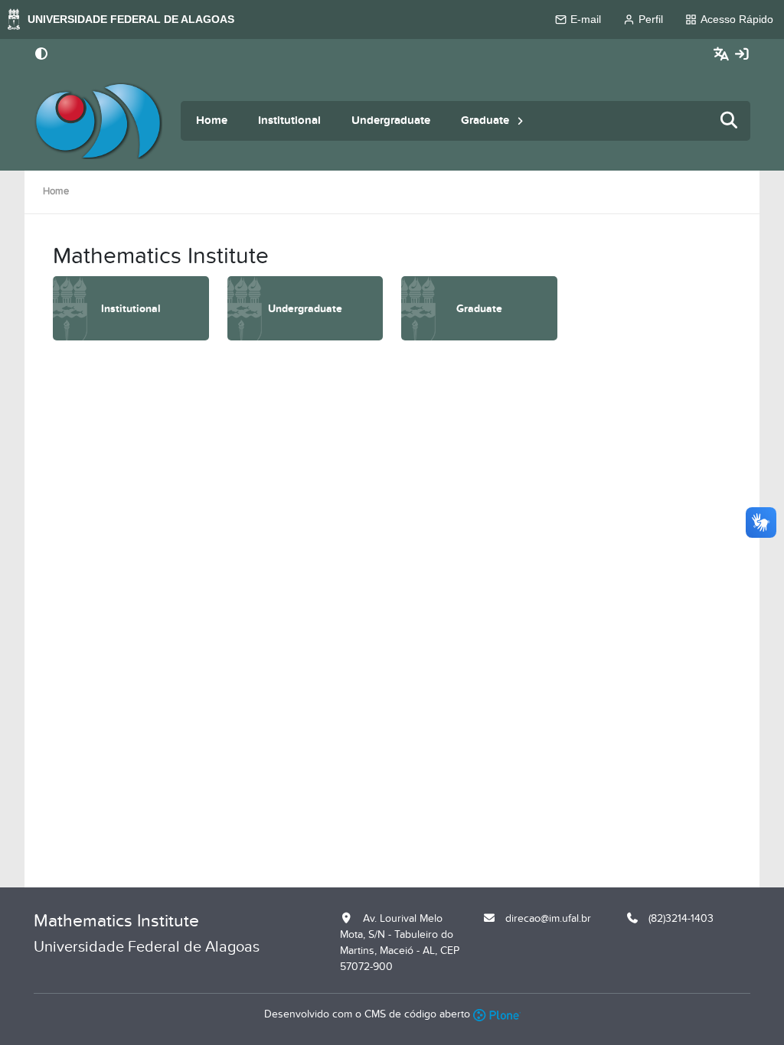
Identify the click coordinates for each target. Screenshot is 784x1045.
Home (211, 120)
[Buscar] (729, 121)
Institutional (289, 120)
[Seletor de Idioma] (723, 55)
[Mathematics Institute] (98, 121)
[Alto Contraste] (41, 55)
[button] (520, 120)
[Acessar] (741, 55)
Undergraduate (390, 120)
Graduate (485, 120)
